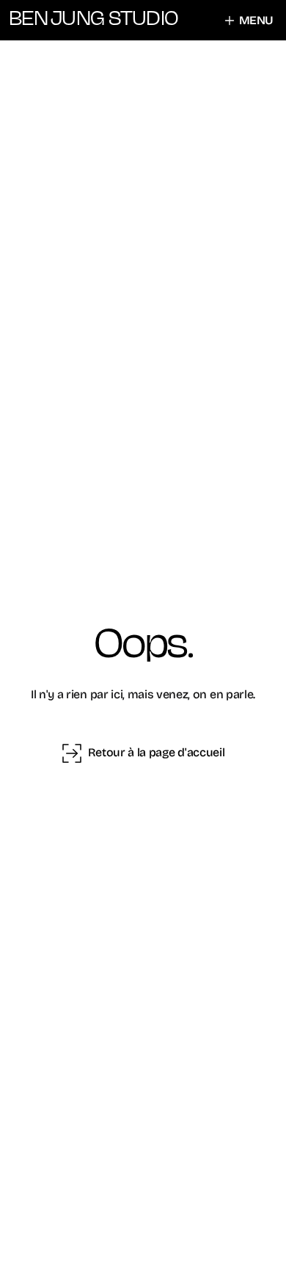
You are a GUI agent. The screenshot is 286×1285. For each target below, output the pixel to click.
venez (172, 694)
